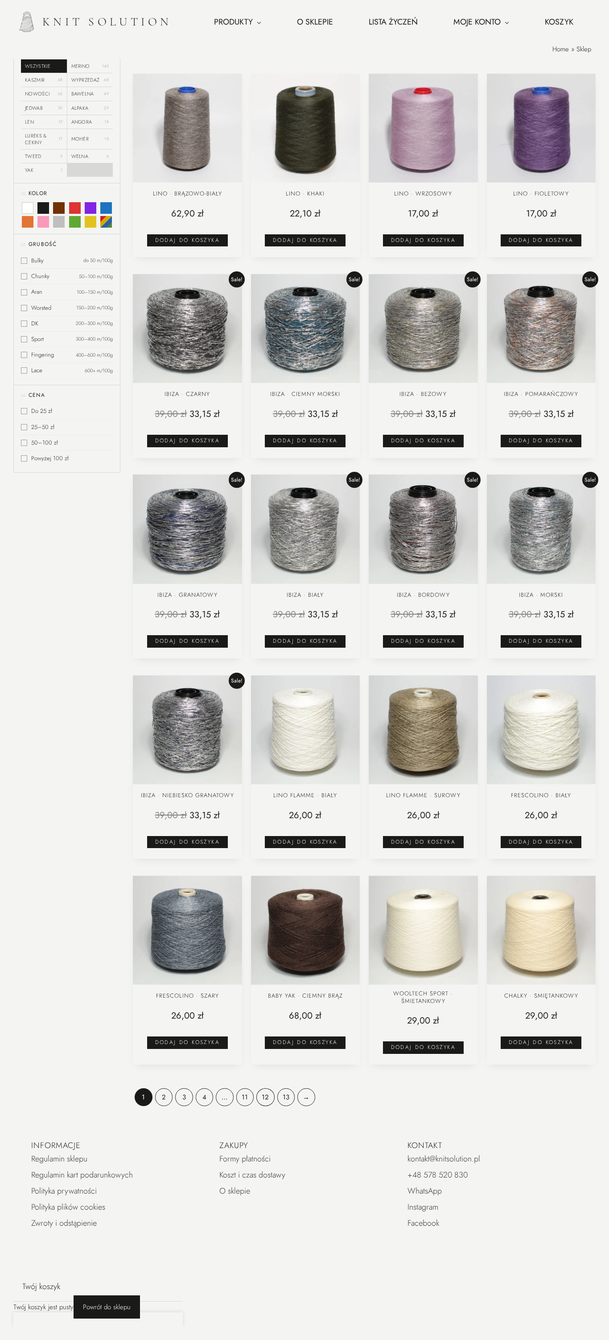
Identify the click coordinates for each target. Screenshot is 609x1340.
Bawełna (90, 93)
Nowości (44, 93)
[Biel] (27, 208)
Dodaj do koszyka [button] (187, 240)
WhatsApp (424, 1191)
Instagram (422, 1207)
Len (44, 121)
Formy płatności (245, 1159)
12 (265, 1097)
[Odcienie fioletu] (90, 208)
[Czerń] (43, 208)
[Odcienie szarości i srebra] (59, 222)
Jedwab (44, 108)
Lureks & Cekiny (44, 139)
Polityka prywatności (64, 1191)
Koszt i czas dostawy (252, 1175)
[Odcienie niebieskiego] (106, 208)
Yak (44, 170)
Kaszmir (44, 79)
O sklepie (234, 1191)
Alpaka (90, 108)
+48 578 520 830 (437, 1175)
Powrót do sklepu (107, 1307)
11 (245, 1097)
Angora (90, 121)
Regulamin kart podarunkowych (82, 1175)
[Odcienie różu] (43, 222)
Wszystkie (37, 66)
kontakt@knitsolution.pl (443, 1159)
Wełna (90, 156)
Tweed (44, 156)
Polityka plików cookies (68, 1207)
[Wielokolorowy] (106, 222)
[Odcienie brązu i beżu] (59, 208)
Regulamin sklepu (59, 1159)
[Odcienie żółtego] (90, 222)
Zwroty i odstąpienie (64, 1223)
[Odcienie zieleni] (74, 222)
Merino (90, 66)
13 (286, 1097)
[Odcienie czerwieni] (74, 208)
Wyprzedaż (90, 79)
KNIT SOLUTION (107, 22)
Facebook (423, 1223)
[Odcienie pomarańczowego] (27, 222)
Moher (90, 138)
